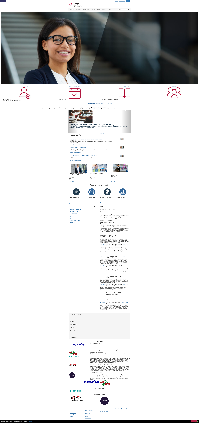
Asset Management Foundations (78, 145)
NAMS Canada (73, 221)
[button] (73, 120)
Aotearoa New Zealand (75, 219)
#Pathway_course (79, 142)
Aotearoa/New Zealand (104, 409)
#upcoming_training (73, 142)
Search (110, 9)
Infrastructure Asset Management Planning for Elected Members (86, 137)
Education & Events (86, 9)
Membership (72, 9)
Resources (93, 9)
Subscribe (71, 414)
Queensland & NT (74, 209)
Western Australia (74, 217)
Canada (104, 107)
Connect (98, 9)
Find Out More (102, 243)
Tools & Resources (124, 86)
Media (120, 1)
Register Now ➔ (71, 179)
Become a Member (125, 243)
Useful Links (104, 9)
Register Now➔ (92, 179)
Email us (117, 412)
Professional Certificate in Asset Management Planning (83, 154)
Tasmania (72, 213)
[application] (99, 48)
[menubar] (120, 1)
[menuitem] (117, 1)
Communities (78, 9)
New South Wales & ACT (75, 208)
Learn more (30, 421)
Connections (174, 86)
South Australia (73, 211)
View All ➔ (102, 131)
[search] (129, 9)
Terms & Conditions (73, 411)
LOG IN (127, 1)
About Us (116, 1)
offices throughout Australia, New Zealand (94, 107)
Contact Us (123, 1)
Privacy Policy (72, 413)
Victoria (71, 215)
